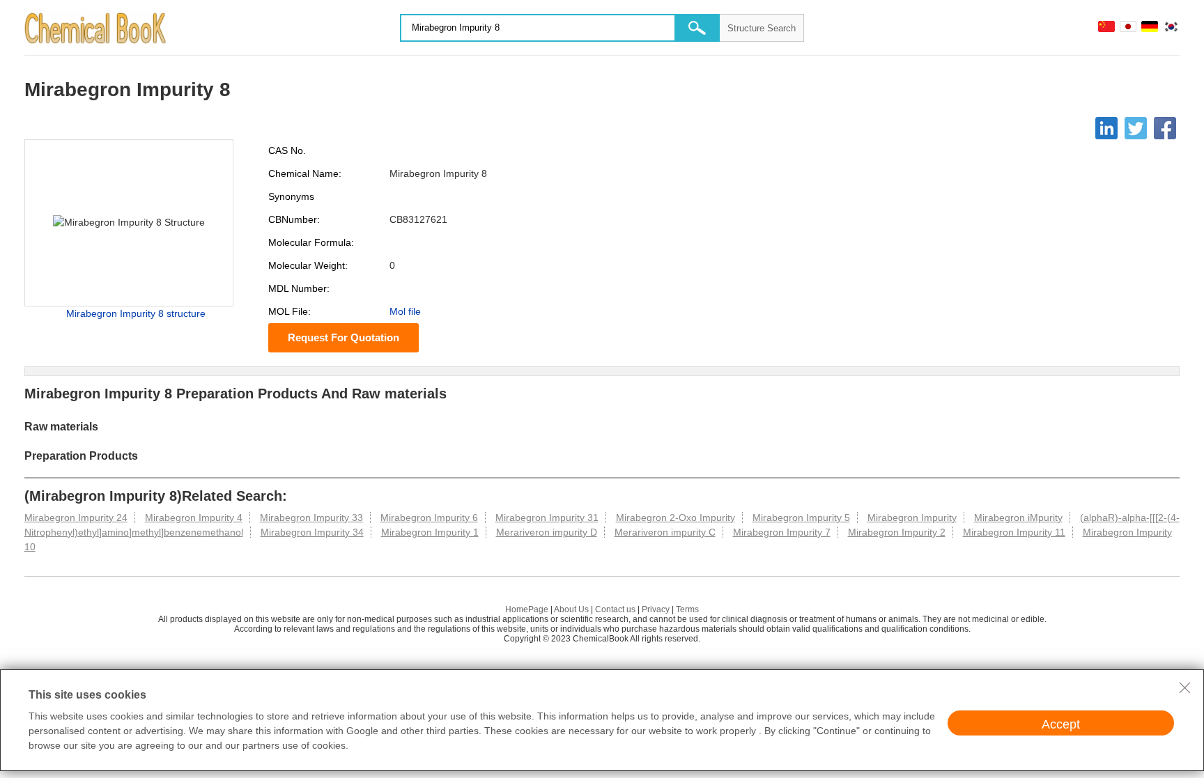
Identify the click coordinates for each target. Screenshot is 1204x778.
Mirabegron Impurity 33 (311, 517)
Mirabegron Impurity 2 (897, 532)
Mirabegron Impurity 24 (76, 517)
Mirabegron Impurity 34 (312, 532)
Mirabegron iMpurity (1018, 517)
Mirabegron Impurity (912, 517)
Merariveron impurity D (546, 532)
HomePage (526, 609)
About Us (571, 609)
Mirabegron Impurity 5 (801, 517)
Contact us (615, 609)
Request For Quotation (343, 337)
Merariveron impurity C (665, 532)
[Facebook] (1165, 128)
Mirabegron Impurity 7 (782, 532)
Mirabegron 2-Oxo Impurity (675, 517)
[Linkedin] (1106, 128)
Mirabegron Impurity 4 (193, 517)
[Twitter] (1136, 128)
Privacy (656, 609)
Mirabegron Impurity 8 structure (136, 313)
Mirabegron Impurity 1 (430, 532)
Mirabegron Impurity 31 (547, 517)
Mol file (405, 311)
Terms (687, 609)
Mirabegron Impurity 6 (429, 517)
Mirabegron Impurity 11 (1014, 532)
